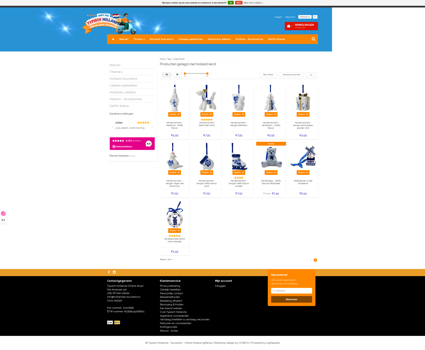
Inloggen (278, 17)
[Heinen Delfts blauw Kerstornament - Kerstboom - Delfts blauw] (271, 98)
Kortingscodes (168, 326)
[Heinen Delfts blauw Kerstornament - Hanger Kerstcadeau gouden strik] (303, 98)
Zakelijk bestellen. (170, 289)
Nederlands (305, 17)
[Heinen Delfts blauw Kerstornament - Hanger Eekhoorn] (239, 98)
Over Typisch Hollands (173, 311)
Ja (231, 3)
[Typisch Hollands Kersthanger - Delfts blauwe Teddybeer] (271, 156)
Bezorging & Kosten (171, 304)
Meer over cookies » (253, 3)
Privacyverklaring (170, 285)
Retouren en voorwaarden (175, 323)
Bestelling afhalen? (171, 300)
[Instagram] (115, 272)
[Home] (113, 39)
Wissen (132, 156)
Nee (239, 3)
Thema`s (139, 39)
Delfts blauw (276, 39)
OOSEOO (244, 342)
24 (311, 75)
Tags (169, 59)
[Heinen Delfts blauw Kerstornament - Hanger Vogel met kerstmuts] (174, 156)
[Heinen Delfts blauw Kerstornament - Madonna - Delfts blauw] (174, 98)
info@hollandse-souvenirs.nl (123, 296)
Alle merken (268, 75)
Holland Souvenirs (162, 39)
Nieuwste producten (291, 75)
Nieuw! (123, 39)
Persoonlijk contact (171, 293)
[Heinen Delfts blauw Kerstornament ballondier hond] (206, 98)
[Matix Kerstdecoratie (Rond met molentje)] (174, 214)
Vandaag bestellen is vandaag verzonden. (185, 319)
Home (162, 59)
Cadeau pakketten (190, 39)
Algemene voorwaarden (174, 315)
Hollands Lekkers (219, 39)
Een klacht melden (171, 308)
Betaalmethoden (170, 297)
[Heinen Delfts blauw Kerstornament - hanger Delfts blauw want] (206, 156)
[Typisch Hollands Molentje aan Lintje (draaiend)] (303, 156)
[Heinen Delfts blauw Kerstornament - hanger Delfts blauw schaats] (239, 156)
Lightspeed (273, 342)
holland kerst (178, 59)
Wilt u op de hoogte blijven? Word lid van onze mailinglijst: (284, 282)
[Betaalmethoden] (114, 322)
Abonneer (292, 299)
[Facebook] (109, 272)
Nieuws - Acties (169, 330)
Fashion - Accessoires (249, 39)
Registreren (290, 17)
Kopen (173, 114)
